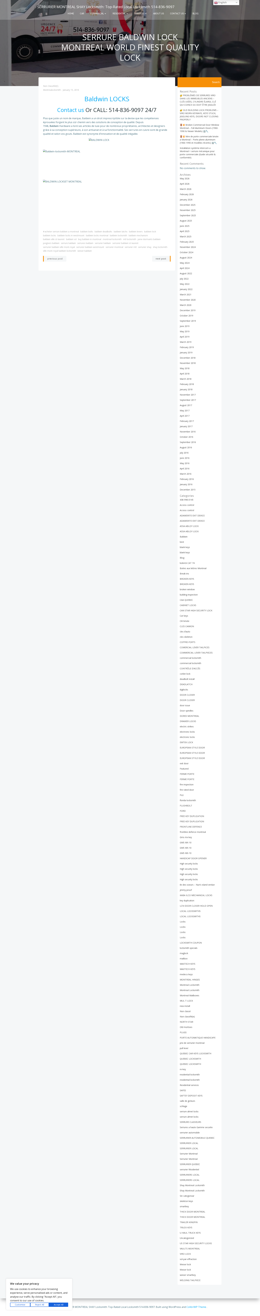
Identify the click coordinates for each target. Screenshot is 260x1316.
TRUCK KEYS (186, 1227)
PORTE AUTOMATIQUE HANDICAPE (197, 1037)
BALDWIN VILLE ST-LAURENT (54, 239)
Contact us (177, 13)
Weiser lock (185, 1264)
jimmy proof (186, 890)
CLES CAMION (187, 626)
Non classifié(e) (50, 86)
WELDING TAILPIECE (190, 1280)
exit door (184, 763)
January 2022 (186, 289)
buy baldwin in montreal (89, 239)
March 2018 (185, 378)
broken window (187, 589)
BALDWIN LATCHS (120, 231)
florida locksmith (188, 800)
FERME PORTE (187, 774)
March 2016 (185, 473)
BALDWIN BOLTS (86, 231)
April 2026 (184, 183)
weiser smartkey (188, 1275)
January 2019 (186, 352)
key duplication (187, 900)
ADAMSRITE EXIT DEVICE (192, 515)
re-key (183, 1069)
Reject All (39, 1304)
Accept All (58, 1304)
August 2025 (186, 220)
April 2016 (184, 468)
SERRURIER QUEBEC (190, 1164)
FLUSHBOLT (186, 805)
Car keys (184, 615)
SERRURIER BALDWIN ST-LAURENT (125, 243)
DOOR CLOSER (187, 694)
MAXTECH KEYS (187, 963)
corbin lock (185, 673)
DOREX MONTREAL (189, 716)
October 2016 (186, 436)
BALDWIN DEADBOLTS (103, 231)
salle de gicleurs (187, 1100)
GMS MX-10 (185, 842)
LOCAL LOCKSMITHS (190, 911)
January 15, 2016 (71, 90)
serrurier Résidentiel (189, 1169)
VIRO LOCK (185, 1253)
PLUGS (183, 1032)
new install (185, 1006)
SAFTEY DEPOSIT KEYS (191, 1095)
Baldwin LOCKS (106, 98)
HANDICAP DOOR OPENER (193, 858)
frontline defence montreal (193, 832)
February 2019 (187, 347)
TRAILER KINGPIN (189, 1222)
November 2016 (188, 431)
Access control (187, 505)
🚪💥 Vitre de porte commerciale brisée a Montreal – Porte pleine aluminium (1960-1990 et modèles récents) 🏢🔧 (199, 139)
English (222, 2)
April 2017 (184, 415)
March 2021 (185, 294)
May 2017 (184, 410)
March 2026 (185, 189)
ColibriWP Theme (196, 1307)
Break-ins (184, 573)
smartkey (184, 1206)
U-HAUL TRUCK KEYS (190, 1232)
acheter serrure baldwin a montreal (62, 231)
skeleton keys (186, 1201)
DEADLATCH (186, 684)
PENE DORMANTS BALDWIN (149, 239)
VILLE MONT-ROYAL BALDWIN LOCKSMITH (59, 250)
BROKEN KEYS (187, 578)
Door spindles (186, 710)
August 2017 (186, 405)
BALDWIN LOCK (150, 231)
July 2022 (184, 278)
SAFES (183, 1090)
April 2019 (184, 336)
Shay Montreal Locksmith (192, 1185)
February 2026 (187, 194)
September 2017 (188, 400)
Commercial (97, 13)
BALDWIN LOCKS (49, 235)
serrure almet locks (189, 1111)
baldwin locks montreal (97, 235)
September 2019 (188, 320)
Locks (183, 921)
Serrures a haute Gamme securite (196, 1127)
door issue (185, 705)
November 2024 (188, 247)
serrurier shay (144, 247)
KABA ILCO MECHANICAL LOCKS (196, 895)
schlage (183, 1106)
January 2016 (186, 484)
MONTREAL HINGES (190, 979)
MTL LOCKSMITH (129, 239)
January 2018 (186, 389)
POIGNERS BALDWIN (51, 243)
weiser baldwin (84, 250)
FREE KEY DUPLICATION (192, 816)
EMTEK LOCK (186, 742)
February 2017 (187, 421)
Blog (195, 13)
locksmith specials (188, 948)
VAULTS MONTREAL (190, 1248)
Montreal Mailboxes (189, 995)
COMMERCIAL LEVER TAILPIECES (196, 652)
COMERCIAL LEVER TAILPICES (194, 647)
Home (71, 13)
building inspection (189, 594)
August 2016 (186, 447)
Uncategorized (187, 1238)
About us (158, 13)
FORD (183, 810)
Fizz (182, 795)
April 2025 (184, 231)
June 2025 (184, 226)
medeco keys (186, 974)
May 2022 (184, 284)
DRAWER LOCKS (188, 721)
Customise (20, 1304)
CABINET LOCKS (188, 605)
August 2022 (186, 273)
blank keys (185, 547)
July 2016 (184, 452)
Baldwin (183, 536)
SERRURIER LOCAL (189, 1143)
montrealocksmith (52, 90)
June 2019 (184, 326)
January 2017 (186, 426)
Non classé (185, 1011)
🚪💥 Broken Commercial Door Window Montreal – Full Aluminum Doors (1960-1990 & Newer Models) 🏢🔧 (199, 128)
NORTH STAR (186, 1021)
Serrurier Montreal (114, 247)
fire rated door (187, 789)
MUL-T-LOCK (186, 1000)
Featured (184, 768)
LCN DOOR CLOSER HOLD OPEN (196, 905)
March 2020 (185, 305)
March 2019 (185, 342)
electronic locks (187, 731)
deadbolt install (187, 679)
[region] (39, 1294)
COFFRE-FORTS (187, 642)
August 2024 (186, 257)
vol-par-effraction (188, 1259)
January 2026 (186, 199)
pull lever (184, 1048)
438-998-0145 (186, 499)
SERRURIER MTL (131, 247)
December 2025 (187, 204)
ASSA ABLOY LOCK (189, 526)
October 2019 (186, 315)
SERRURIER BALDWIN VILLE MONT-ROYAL (59, 247)
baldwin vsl (71, 239)
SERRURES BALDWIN (85, 243)
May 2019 (184, 331)
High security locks (189, 863)
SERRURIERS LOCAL (190, 1174)
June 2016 (184, 458)
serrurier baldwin (103, 243)
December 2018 (187, 357)
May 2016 (184, 463)
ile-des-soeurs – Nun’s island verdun (197, 884)
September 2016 (188, 442)
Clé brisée (184, 621)
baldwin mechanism (138, 235)
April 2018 (184, 373)
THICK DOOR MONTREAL (192, 1211)
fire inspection (186, 784)
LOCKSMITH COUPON (191, 942)
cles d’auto (185, 631)
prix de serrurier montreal (192, 1042)
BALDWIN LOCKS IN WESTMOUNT (70, 235)
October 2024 (186, 252)
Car (82, 13)
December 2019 (187, 310)
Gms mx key (186, 837)
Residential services (189, 1085)
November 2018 (188, 363)
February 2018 (187, 384)
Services (139, 13)
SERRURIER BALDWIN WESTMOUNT (90, 247)
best (182, 541)
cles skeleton (186, 636)
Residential (119, 13)
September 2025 (188, 215)
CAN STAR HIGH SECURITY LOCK (196, 610)
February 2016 (187, 479)
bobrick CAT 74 (187, 563)
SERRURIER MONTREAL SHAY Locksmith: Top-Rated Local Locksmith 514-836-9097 (106, 6)
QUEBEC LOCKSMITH (190, 1058)
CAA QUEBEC (186, 599)
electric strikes (187, 726)
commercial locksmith (190, 657)
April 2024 (184, 268)
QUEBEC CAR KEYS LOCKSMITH (195, 1053)
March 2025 (185, 236)
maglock (184, 953)
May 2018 (184, 368)
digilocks (184, 689)
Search (216, 82)
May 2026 (184, 178)
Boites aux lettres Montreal (193, 568)
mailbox (183, 958)
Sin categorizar (187, 1195)
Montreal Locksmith (112, 239)
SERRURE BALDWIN (68, 243)
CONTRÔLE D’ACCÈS (190, 668)
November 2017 (188, 394)
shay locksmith (160, 247)
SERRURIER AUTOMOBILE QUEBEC (197, 1137)
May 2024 (184, 262)
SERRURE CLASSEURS (190, 1122)
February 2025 (187, 241)
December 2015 (187, 489)
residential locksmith (190, 1074)
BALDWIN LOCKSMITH (118, 235)
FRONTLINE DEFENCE (191, 826)
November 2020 (188, 299)
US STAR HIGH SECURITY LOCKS (196, 1243)
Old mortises (186, 1027)
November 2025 (188, 210)
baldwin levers (136, 231)
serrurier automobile (190, 1132)
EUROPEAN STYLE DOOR (192, 747)
